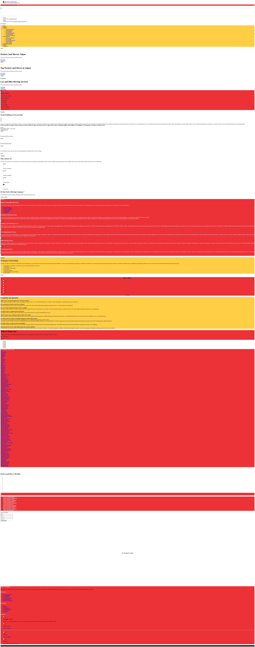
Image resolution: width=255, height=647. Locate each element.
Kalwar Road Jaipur (5, 405)
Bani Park (3, 366)
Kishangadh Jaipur (4, 408)
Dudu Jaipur (3, 375)
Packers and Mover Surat (8, 486)
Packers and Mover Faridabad (9, 481)
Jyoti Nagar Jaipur (4, 404)
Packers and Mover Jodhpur (9, 507)
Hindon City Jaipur (5, 395)
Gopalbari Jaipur (4, 383)
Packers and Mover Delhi (8, 476)
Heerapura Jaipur (4, 393)
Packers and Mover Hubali (8, 501)
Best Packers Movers (7, 43)
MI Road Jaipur (4, 422)
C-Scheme (3, 369)
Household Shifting (10, 29)
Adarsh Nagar (3, 352)
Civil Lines (3, 373)
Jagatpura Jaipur (4, 396)
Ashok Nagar (3, 362)
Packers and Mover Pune (8, 489)
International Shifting (10, 33)
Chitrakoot (3, 371)
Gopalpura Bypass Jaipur (6, 384)
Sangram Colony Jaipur (5, 448)
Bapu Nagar (3, 367)
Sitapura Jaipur (4, 459)
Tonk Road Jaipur (4, 466)
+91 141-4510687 (7, 636)
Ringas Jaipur (3, 443)
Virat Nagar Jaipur (4, 428)
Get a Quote (3, 23)
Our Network (6, 610)
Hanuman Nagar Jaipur (5, 391)
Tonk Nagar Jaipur (4, 465)
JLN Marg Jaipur (4, 402)
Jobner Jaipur (3, 403)
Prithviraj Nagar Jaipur (5, 439)
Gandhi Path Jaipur (5, 379)
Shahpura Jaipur (4, 452)
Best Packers (8, 39)
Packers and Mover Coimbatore (9, 500)
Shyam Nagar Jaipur (5, 455)
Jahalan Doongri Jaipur (5, 397)
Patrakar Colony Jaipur (5, 436)
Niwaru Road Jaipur (5, 431)
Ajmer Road (3, 355)
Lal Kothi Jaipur (4, 411)
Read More (3, 59)
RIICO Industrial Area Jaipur (7, 442)
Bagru (2, 364)
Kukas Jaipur (3, 410)
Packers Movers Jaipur (10, 40)
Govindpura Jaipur (4, 385)
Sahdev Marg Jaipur (5, 446)
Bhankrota (3, 368)
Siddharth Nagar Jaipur (5, 457)
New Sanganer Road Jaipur (6, 429)
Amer (2, 358)
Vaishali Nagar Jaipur (5, 386)
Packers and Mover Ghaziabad (9, 480)
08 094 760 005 (5, 93)
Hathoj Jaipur (3, 392)
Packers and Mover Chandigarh (9, 509)
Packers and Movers (10, 37)
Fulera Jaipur (3, 378)
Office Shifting (9, 30)
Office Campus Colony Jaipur (7, 433)
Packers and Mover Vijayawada (10, 503)
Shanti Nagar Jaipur (5, 453)
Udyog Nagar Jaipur (5, 427)
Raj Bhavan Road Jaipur (6, 440)
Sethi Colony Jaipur (5, 451)
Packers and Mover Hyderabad (9, 505)
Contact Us (5, 46)
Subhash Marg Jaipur (5, 461)
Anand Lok (3, 359)
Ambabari (3, 356)
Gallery (4, 45)
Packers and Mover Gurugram (9, 479)
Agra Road (3, 353)
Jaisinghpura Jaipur (5, 398)
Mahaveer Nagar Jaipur (5, 415)
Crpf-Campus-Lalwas (5, 374)
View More (127, 295)
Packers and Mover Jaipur (8, 482)
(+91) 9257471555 (7, 628)
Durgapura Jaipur (4, 377)
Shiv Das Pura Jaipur (5, 454)
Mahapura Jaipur (4, 414)
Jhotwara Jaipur (4, 400)
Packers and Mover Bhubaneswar (10, 498)
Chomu (2, 372)
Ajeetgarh (3, 354)
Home (4, 25)
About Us (5, 607)
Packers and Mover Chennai (9, 491)
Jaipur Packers (9, 42)
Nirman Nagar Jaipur (5, 430)
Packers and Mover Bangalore (9, 506)
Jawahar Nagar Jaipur (5, 399)
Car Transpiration (9, 34)
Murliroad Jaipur (4, 423)
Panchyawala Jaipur (5, 435)
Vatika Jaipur (3, 387)
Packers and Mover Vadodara (9, 487)
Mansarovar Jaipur (4, 420)
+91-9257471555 (13, 1)
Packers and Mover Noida (8, 478)
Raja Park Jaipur (4, 441)
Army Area (3, 360)
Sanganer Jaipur (4, 447)
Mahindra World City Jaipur (6, 416)
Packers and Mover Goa (8, 504)
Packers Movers (9, 41)
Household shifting (6, 141)
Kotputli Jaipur (4, 409)
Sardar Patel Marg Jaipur (6, 449)
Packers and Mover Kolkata (9, 497)
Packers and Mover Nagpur (9, 499)
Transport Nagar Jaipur (5, 426)
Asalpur (2, 361)
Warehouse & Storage (10, 35)
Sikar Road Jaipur (4, 458)
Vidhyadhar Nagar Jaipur (6, 389)
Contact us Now (4, 197)
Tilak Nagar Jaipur (4, 464)
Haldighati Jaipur (4, 390)
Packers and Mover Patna (8, 510)
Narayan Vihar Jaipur (5, 424)
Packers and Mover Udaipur (9, 485)
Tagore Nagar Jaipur (5, 462)
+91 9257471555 (13, 19)
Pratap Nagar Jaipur (5, 437)
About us (5, 27)
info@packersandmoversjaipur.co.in (12, 2)
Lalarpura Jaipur (4, 412)
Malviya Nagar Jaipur (5, 418)
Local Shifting (9, 31)
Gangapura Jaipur (4, 380)
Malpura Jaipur (4, 417)
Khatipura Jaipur (4, 406)
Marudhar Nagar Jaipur (5, 421)
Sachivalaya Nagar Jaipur (6, 445)
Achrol (2, 350)
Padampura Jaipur (4, 434)
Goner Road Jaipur (4, 381)
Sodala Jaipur (3, 460)
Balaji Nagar (3, 365)
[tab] (128, 207)
